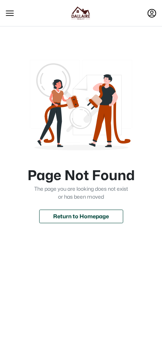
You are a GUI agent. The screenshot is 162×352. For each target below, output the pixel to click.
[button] (10, 13)
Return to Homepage (81, 216)
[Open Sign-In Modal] (152, 13)
